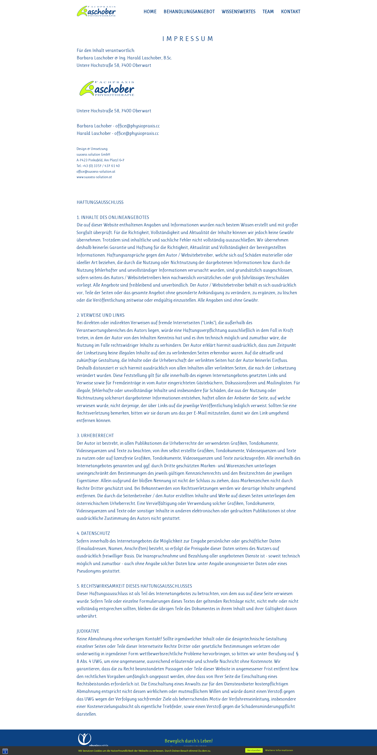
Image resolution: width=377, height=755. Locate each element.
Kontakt (290, 11)
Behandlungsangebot (189, 11)
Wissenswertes (238, 11)
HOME (150, 11)
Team (268, 11)
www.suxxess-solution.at (94, 177)
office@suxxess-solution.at (96, 171)
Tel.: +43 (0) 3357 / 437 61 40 (98, 166)
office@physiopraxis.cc (137, 126)
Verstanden (254, 750)
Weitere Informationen (279, 750)
